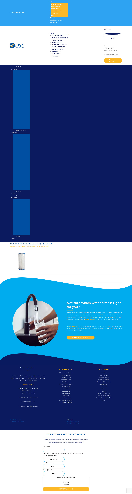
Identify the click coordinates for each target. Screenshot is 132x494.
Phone (66, 485)
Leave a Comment (15, 246)
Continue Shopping (112, 60)
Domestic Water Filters (66, 400)
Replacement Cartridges (18, 131)
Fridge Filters (57, 40)
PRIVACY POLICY (15, 419)
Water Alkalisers (66, 375)
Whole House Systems (60, 38)
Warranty (104, 391)
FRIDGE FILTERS (16, 192)
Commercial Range (66, 402)
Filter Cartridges (58, 47)
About (52, 2)
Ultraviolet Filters (59, 44)
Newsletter (54, 13)
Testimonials (55, 8)
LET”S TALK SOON (66, 489)
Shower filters (57, 42)
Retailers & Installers (56, 20)
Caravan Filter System (66, 384)
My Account (55, 56)
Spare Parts (56, 53)
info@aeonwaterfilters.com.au (28, 406)
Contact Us (53, 22)
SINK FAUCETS (15, 197)
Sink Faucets (56, 51)
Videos (52, 18)
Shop (53, 33)
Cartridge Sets (57, 49)
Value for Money (56, 11)
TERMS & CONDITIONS (17, 421)
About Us (104, 373)
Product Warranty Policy (103, 398)
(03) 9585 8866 (30, 401)
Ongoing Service (56, 4)
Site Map (103, 386)
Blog (52, 15)
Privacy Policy (55, 6)
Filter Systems (57, 35)
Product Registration (103, 395)
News (103, 389)
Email (67, 482)
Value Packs (66, 393)
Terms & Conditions (103, 393)
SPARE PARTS (16, 237)
